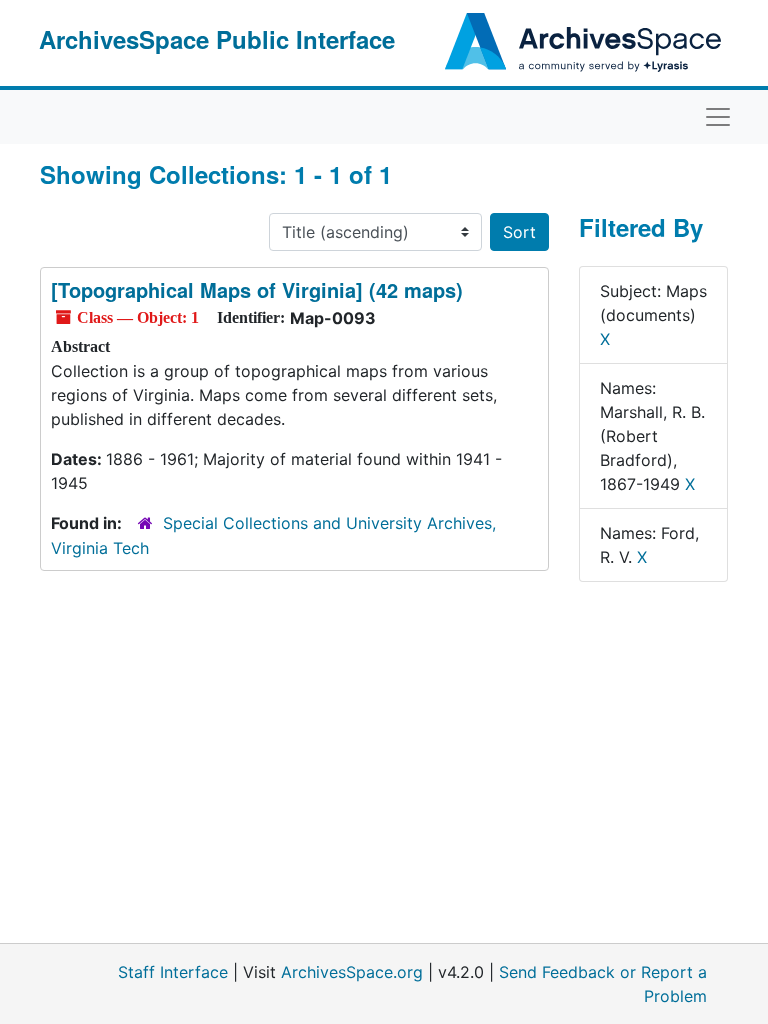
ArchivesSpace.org (352, 972)
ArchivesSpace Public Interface (217, 39)
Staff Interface (173, 972)
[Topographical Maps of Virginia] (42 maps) (257, 289)
